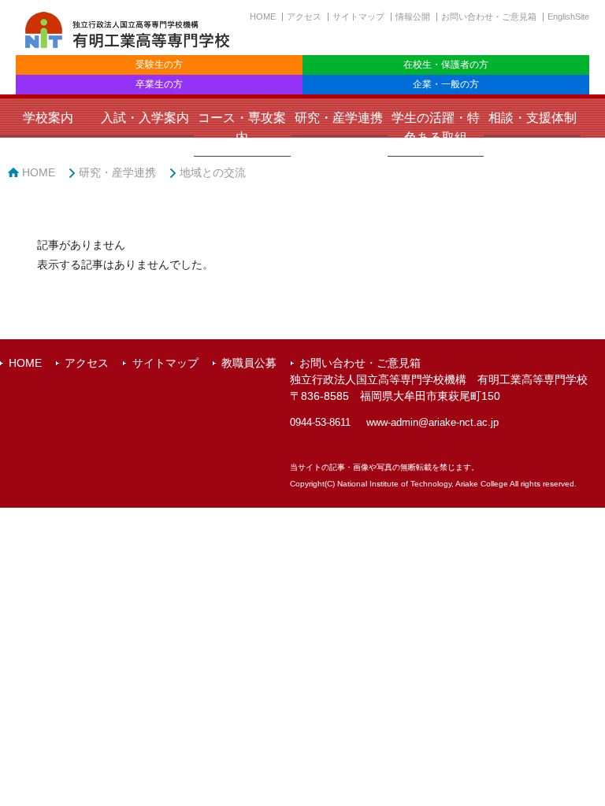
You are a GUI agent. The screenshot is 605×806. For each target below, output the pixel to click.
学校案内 (48, 117)
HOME (263, 16)
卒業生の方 (159, 84)
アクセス (304, 16)
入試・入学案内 (145, 117)
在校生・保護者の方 (445, 64)
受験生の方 (159, 64)
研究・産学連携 (339, 117)
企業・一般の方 (446, 84)
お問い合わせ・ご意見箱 (488, 16)
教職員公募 (249, 363)
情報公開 (412, 16)
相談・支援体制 (532, 117)
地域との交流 (213, 172)
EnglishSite (568, 16)
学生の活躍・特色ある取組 (436, 127)
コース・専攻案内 (242, 127)
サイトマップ (358, 16)
